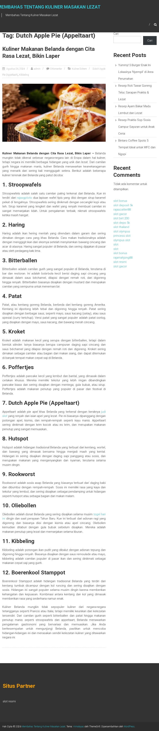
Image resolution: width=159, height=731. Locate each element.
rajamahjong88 (122, 257)
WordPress (129, 726)
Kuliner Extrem (79, 68)
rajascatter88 (122, 209)
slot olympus (121, 231)
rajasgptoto (24, 197)
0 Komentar (56, 68)
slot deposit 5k (123, 205)
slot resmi (119, 262)
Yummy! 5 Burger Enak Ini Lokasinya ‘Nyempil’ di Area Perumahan (135, 71)
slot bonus (120, 201)
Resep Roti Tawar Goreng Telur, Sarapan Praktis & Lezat (135, 92)
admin (37, 68)
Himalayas (78, 726)
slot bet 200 (121, 218)
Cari (115, 33)
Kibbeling (24, 74)
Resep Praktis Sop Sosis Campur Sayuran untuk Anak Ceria (136, 126)
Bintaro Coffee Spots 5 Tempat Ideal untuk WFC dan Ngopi (137, 147)
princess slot (121, 235)
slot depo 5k (121, 222)
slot (115, 244)
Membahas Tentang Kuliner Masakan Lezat (43, 726)
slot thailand (121, 227)
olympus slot (121, 240)
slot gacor (120, 214)
